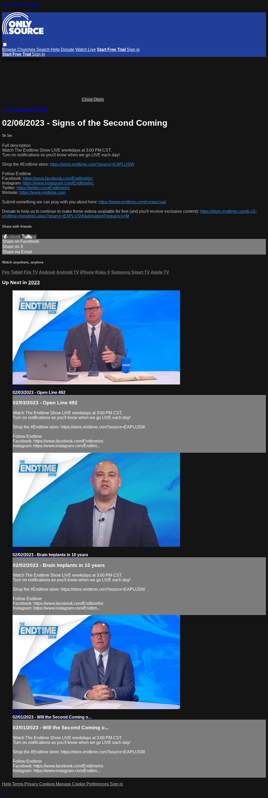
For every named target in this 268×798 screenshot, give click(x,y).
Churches (26, 49)
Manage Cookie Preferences (83, 784)
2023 (34, 282)
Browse (9, 49)
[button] (5, 44)
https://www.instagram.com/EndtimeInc (58, 183)
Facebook (12, 236)
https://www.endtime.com (42, 192)
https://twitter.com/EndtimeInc (43, 188)
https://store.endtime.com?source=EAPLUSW (92, 164)
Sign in (133, 49)
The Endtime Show (24, 109)
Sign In (38, 54)
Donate (67, 49)
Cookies (47, 784)
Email (31, 236)
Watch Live (85, 49)
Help (55, 49)
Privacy (31, 784)
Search (43, 49)
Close (88, 99)
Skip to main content (21, 4)
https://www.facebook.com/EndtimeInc (58, 178)
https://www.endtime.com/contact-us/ (132, 202)
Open (99, 99)
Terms (18, 784)
